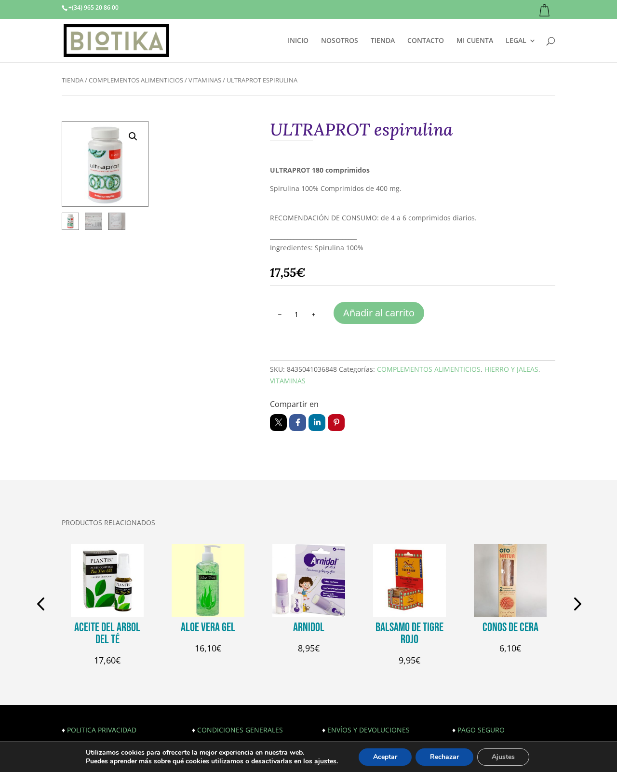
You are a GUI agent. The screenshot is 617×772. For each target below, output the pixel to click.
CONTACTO (425, 41)
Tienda (72, 80)
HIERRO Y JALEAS (511, 369)
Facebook (297, 422)
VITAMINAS (204, 80)
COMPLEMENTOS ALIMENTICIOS (136, 80)
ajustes (325, 761)
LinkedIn (316, 422)
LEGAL (516, 41)
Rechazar (444, 756)
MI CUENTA (474, 41)
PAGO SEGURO (481, 729)
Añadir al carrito (379, 312)
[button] (133, 136)
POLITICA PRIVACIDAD (101, 729)
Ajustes (503, 756)
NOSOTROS (339, 41)
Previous (42, 605)
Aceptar (385, 756)
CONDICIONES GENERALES (240, 729)
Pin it (336, 422)
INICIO (298, 41)
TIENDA (383, 41)
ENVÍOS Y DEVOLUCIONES (368, 729)
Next (574, 605)
